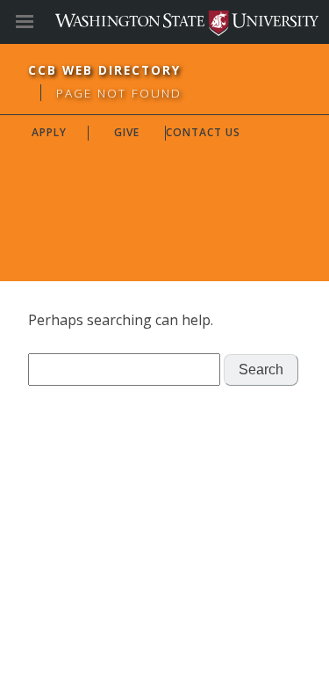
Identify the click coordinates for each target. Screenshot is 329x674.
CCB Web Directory (104, 70)
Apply (49, 132)
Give (126, 132)
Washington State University (164, 21)
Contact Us (203, 132)
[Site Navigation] (44, 22)
